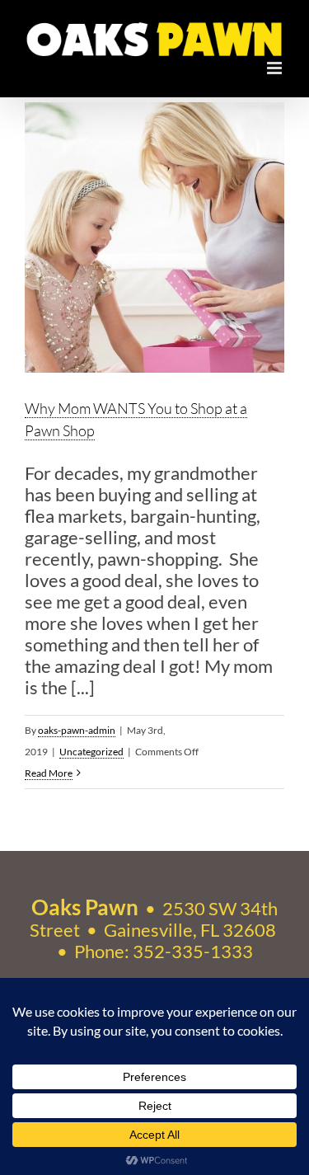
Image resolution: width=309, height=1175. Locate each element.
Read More (49, 773)
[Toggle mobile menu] (275, 68)
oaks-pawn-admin (76, 730)
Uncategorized (91, 751)
